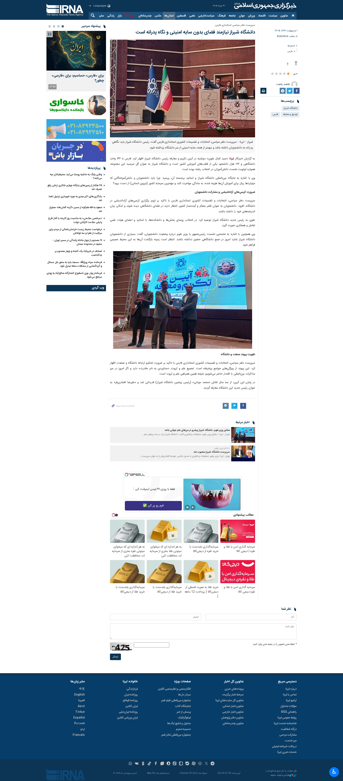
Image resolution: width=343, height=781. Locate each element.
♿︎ (334, 771)
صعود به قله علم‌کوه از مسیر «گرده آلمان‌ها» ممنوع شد (75, 209)
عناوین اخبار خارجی (233, 712)
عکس (158, 15)
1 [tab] (63, 26)
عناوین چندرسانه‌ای (233, 723)
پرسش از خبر (184, 712)
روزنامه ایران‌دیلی (128, 712)
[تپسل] (126, 475)
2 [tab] (58, 26)
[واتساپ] (130, 764)
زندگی (110, 15)
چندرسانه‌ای (144, 15)
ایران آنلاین (131, 706)
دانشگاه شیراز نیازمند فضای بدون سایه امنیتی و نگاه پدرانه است (195, 32)
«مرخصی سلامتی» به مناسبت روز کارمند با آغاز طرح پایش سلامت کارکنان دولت (75, 220)
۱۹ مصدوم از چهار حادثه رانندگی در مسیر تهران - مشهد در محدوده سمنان (77, 242)
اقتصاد (262, 15)
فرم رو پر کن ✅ (153, 505)
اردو (82, 729)
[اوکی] (143, 764)
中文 (82, 689)
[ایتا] (174, 764)
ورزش (251, 15)
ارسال (115, 657)
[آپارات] (193, 764)
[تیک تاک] (149, 764)
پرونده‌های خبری (234, 689)
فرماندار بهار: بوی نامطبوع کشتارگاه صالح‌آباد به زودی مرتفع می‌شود (74, 275)
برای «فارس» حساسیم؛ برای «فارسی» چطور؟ (78, 78)
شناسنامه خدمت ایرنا (285, 723)
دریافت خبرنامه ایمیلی (284, 746)
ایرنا (265, 6)
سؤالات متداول (288, 706)
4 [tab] (49, 26)
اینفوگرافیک (184, 717)
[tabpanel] (76, 61)
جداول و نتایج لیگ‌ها (179, 723)
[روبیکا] (200, 764)
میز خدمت (291, 740)
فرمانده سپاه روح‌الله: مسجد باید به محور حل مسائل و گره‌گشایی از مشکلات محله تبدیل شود (74, 264)
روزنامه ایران (131, 694)
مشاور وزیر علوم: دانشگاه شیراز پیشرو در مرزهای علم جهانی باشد (197, 430)
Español (79, 717)
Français (79, 735)
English (79, 694)
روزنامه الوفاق (130, 700)
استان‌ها (169, 15)
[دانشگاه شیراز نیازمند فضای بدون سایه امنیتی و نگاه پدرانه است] (182, 88)
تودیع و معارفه (290, 114)
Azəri (81, 706)
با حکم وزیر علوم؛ (222, 448)
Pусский (79, 723)
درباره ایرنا (291, 689)
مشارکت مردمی (288, 735)
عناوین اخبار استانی (233, 706)
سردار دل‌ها (184, 694)
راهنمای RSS (289, 712)
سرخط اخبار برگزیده (233, 694)
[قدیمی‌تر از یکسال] (243, 435)
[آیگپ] (181, 764)
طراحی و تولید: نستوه (280, 775)
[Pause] (187, 507)
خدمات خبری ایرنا (287, 752)
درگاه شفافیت (289, 729)
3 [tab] (54, 26)
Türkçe (80, 712)
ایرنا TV (128, 15)
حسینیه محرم (183, 729)
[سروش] (168, 764)
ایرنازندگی (132, 689)
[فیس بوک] (155, 764)
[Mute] (193, 507)
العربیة (81, 700)
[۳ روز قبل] (76, 51)
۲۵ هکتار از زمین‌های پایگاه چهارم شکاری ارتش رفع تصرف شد (74, 187)
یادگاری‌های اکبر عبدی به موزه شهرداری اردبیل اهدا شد (75, 198)
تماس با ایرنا (290, 694)
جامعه (232, 15)
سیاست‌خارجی (206, 15)
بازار (120, 15)
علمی (192, 15)
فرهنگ (222, 15)
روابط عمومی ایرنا (287, 717)
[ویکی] (136, 764)
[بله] (187, 764)
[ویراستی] (162, 764)
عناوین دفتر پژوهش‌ (232, 717)
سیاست (273, 15)
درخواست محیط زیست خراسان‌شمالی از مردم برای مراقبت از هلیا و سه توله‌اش (75, 231)
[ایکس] (206, 764)
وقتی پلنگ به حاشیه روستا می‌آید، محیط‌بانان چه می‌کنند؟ (76, 176)
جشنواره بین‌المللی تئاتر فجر (176, 735)
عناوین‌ (284, 15)
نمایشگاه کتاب (183, 706)
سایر (101, 15)
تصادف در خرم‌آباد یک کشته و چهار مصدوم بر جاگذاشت (78, 253)
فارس (289, 51)
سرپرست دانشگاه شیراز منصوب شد (212, 452)
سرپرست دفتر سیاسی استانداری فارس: (235, 25)
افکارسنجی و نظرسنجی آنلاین (174, 689)
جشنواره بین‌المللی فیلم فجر (176, 700)
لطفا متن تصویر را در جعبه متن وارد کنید (275, 644)
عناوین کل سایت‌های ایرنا (229, 700)
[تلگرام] (212, 764)
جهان (242, 15)
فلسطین (181, 15)
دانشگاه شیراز (291, 108)
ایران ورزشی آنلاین (127, 717)
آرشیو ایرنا (291, 700)
